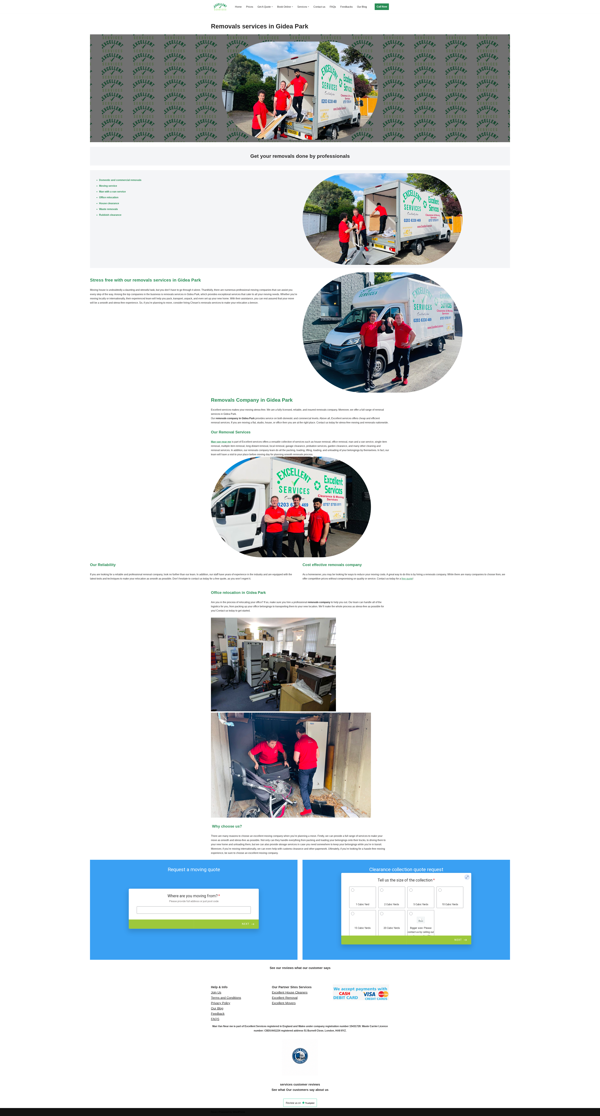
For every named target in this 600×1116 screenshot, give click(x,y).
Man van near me (221, 441)
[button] (272, 6)
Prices (249, 6)
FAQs (333, 6)
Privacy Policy (220, 1003)
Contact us (319, 6)
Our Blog (362, 6)
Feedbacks (346, 6)
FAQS (215, 1019)
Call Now (382, 6)
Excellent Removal (285, 997)
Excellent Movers (284, 1003)
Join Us (216, 992)
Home (238, 6)
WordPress (239, 1112)
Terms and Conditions (226, 997)
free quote (407, 578)
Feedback (218, 1013)
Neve (214, 1112)
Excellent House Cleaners (290, 992)
